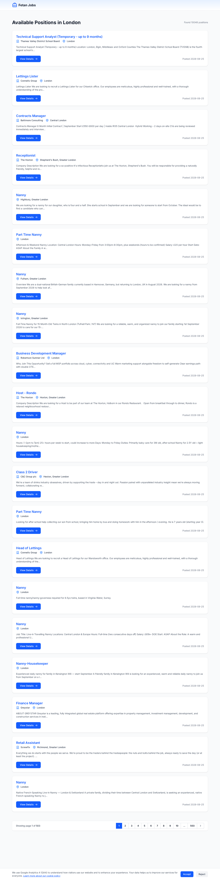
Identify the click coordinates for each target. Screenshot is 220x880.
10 (177, 825)
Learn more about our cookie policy (41, 875)
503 (192, 825)
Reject (202, 874)
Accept (187, 874)
